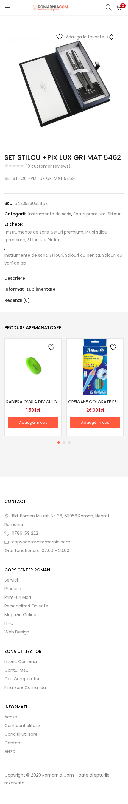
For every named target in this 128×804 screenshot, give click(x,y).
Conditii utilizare (21, 734)
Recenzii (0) (17, 300)
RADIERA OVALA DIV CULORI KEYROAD (33, 401)
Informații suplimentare (29, 289)
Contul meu (16, 670)
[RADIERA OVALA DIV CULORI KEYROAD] (33, 367)
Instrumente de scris (49, 214)
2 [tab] (64, 442)
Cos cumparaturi (22, 679)
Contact (13, 743)
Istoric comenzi (20, 661)
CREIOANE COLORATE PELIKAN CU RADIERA (95, 401)
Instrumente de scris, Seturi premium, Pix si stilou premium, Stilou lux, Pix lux (56, 236)
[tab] (64, 278)
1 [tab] (58, 442)
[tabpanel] (33, 387)
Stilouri (114, 214)
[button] (119, 7)
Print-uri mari (17, 597)
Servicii (11, 580)
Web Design (16, 632)
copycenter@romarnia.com (41, 542)
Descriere (14, 278)
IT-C (9, 623)
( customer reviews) (48, 166)
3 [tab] (69, 442)
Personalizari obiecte (26, 606)
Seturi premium (89, 214)
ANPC (9, 751)
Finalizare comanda (25, 687)
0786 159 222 (25, 533)
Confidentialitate (22, 726)
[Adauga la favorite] (52, 348)
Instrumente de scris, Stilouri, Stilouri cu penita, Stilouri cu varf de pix (63, 259)
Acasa (10, 717)
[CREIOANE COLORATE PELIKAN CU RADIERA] (95, 367)
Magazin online (20, 615)
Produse (12, 589)
